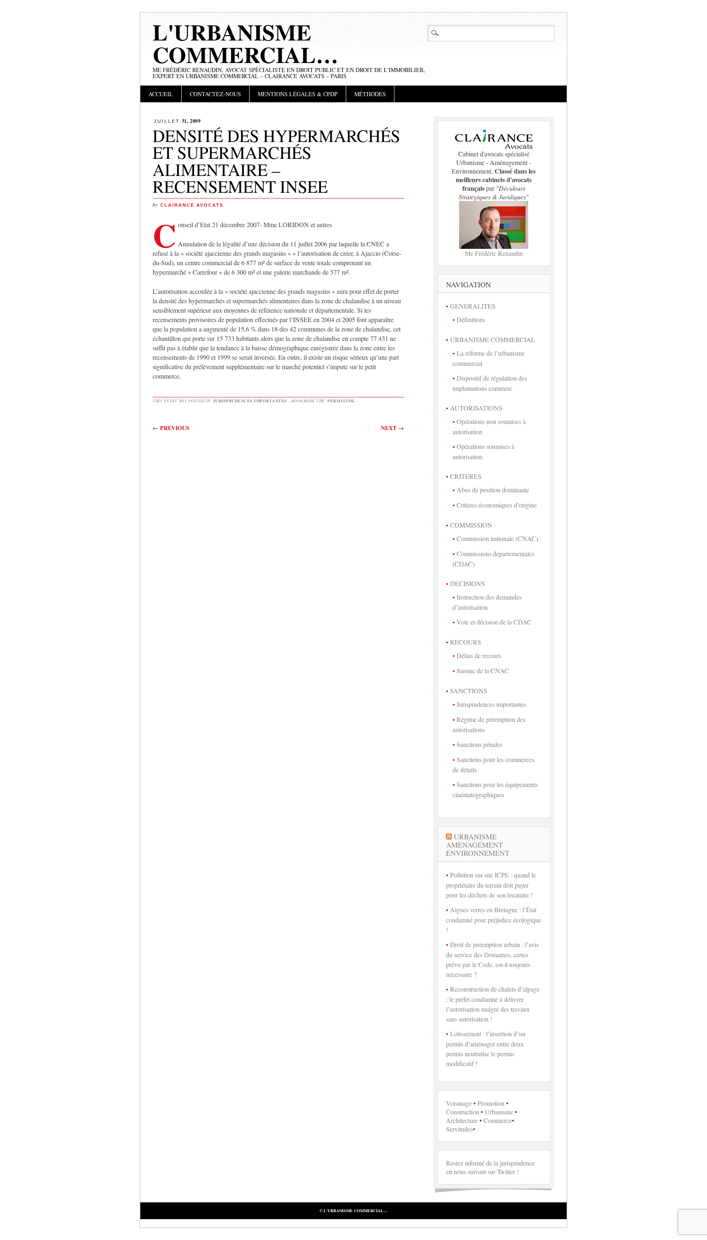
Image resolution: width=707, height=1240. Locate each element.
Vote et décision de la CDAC (494, 622)
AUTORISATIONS (476, 408)
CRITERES (466, 476)
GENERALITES (472, 306)
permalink (341, 401)
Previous (171, 428)
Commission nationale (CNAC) (497, 538)
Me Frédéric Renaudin (494, 253)
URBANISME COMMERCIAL (492, 339)
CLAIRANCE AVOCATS (191, 205)
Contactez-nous (215, 94)
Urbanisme (499, 1111)
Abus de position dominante (493, 489)
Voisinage (459, 1103)
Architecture (462, 1120)
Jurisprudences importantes (250, 401)
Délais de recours (479, 655)
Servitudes (459, 1129)
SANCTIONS (468, 690)
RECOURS (465, 642)
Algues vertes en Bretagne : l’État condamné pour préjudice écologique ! (493, 919)
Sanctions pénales (479, 744)
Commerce (498, 1120)
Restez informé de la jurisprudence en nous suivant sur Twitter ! (490, 1167)
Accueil (161, 94)
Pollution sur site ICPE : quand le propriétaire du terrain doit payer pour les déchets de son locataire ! (491, 884)
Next (392, 428)
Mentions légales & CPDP (298, 94)
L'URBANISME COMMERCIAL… (245, 43)
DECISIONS (467, 583)
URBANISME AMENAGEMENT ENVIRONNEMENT (477, 845)
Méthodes (370, 94)
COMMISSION (471, 525)
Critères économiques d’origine (497, 505)
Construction (462, 1111)
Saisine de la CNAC (483, 670)
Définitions (471, 319)
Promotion (490, 1103)
